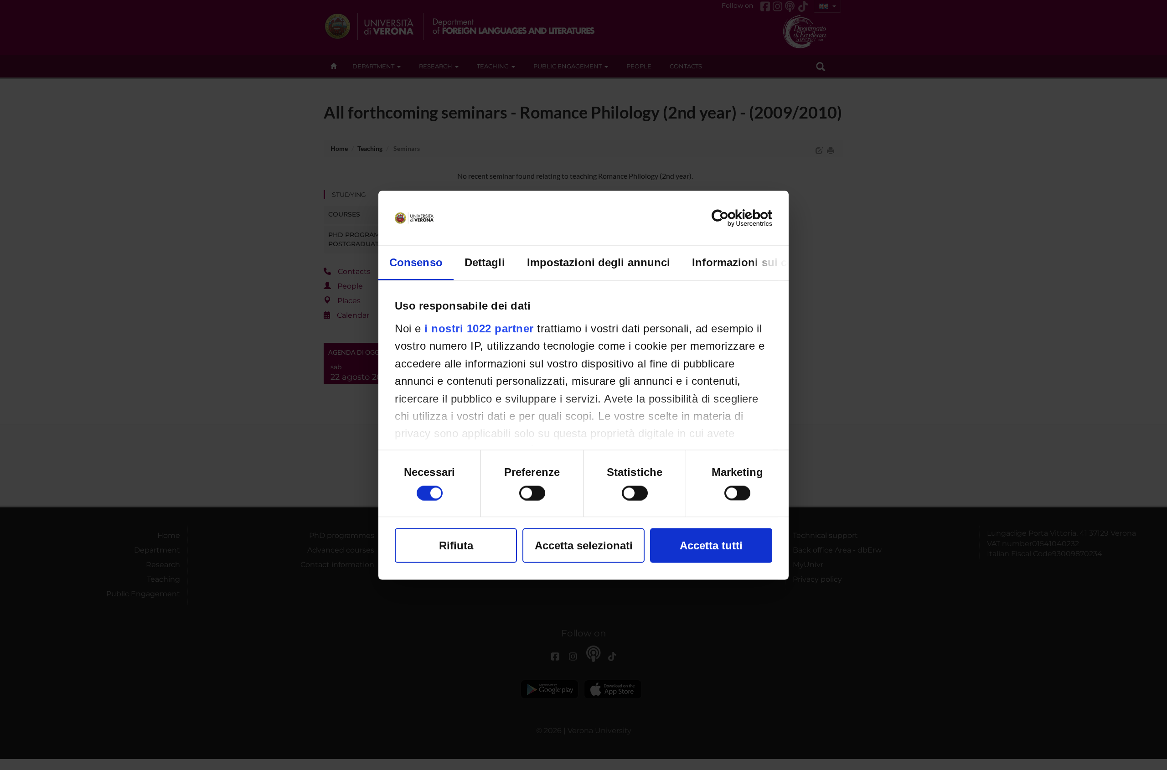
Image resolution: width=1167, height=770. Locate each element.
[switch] (532, 493)
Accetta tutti (711, 545)
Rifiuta (456, 545)
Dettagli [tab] (485, 262)
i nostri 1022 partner (479, 328)
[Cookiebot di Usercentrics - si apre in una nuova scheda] (732, 218)
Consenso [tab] (416, 262)
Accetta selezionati (584, 545)
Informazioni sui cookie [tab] (754, 262)
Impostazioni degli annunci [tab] (599, 262)
